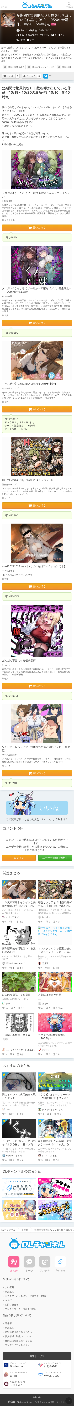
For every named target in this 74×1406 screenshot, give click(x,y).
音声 (31, 39)
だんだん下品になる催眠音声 (19, 660)
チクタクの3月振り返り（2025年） (52, 1036)
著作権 (8, 1323)
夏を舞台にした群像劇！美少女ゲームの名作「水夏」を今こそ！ (55, 1144)
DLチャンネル (37, 5)
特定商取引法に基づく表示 (18, 1332)
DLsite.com (17, 1365)
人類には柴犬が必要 (49, 994)
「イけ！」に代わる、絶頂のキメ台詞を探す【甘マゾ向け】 (19, 1144)
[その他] (50, 76)
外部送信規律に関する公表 (18, 1340)
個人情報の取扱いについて (18, 1336)
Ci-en (18, 1374)
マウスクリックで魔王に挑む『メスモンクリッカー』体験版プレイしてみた (55, 952)
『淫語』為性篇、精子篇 (16, 1035)
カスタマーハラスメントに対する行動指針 (26, 1296)
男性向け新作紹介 (16, 67)
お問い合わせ (11, 1304)
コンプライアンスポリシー (18, 1345)
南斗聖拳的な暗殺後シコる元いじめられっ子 (19, 950)
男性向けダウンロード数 (43, 67)
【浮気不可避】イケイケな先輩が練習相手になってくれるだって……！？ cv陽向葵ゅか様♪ (19, 907)
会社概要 (9, 1287)
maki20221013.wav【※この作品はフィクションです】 (34, 566)
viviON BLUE (52, 1374)
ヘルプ (8, 1300)
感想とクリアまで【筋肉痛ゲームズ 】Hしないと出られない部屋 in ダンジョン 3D (55, 906)
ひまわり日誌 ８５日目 (16, 994)
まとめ (25, 1229)
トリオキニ (17, 1384)
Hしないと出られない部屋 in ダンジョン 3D (27, 480)
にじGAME (52, 1365)
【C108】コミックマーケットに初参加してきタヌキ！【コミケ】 (54, 1098)
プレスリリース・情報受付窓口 (20, 1309)
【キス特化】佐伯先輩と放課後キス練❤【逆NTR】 (32, 383)
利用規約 (9, 1291)
